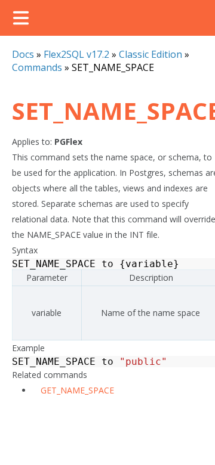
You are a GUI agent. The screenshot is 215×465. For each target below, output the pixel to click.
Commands (37, 67)
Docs (23, 54)
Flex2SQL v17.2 (76, 54)
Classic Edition (150, 54)
